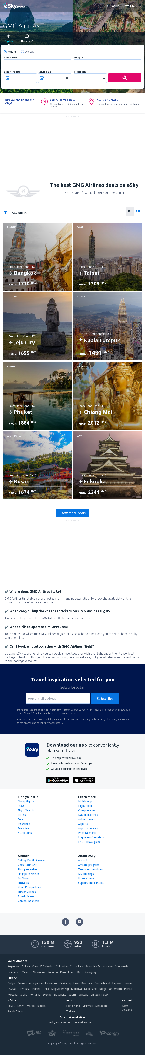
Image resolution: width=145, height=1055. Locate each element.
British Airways (27, 896)
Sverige (47, 994)
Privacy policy (86, 878)
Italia (46, 989)
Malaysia (87, 1005)
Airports (83, 824)
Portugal (13, 994)
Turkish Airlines (27, 892)
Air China (23, 878)
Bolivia (26, 966)
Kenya (20, 1005)
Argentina (13, 966)
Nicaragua (39, 972)
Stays (21, 806)
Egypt (11, 1005)
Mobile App (85, 801)
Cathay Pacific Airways (31, 860)
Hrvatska (24, 989)
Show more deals (73, 513)
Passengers (80, 72)
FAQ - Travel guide (89, 842)
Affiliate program (88, 865)
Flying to (78, 58)
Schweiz (83, 994)
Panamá (53, 972)
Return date (44, 72)
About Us (83, 860)
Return (12, 51)
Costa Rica (76, 966)
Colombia (62, 966)
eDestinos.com (84, 1022)
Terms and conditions (91, 869)
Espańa (116, 983)
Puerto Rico (75, 972)
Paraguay (90, 972)
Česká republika (69, 983)
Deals (21, 819)
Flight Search (26, 810)
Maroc (31, 1005)
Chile (35, 966)
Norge (103, 989)
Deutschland (102, 983)
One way (29, 51)
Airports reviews (88, 828)
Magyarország (60, 989)
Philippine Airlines (28, 869)
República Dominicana (99, 966)
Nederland (90, 989)
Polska (128, 989)
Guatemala (121, 966)
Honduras (13, 972)
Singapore (101, 1005)
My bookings (86, 874)
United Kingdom (100, 994)
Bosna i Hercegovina (30, 983)
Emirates (23, 883)
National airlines (88, 815)
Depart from (10, 58)
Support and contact (91, 883)
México (26, 972)
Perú (63, 972)
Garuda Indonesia (28, 901)
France (127, 983)
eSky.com (66, 1022)
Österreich (115, 989)
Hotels (22, 815)
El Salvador (47, 966)
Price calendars (87, 833)
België (11, 983)
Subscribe (105, 698)
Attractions (25, 833)
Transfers (23, 828)
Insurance (24, 824)
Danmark (86, 983)
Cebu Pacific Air (27, 865)
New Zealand (127, 1008)
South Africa (15, 1011)
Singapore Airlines (28, 874)
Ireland (36, 989)
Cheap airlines (86, 810)
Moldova (76, 989)
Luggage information (91, 837)
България (51, 983)
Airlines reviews (87, 819)
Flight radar (85, 806)
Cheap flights (26, 801)
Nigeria (41, 1005)
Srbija (23, 994)
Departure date (12, 72)
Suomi (72, 994)
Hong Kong (73, 1005)
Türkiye (70, 1011)
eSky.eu (54, 1022)
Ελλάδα (12, 989)
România (34, 994)
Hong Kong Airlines (29, 887)
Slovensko (60, 994)
